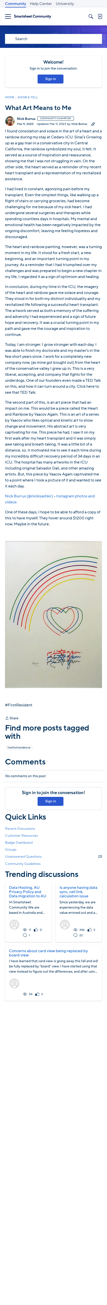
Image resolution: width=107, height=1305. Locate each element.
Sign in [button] (50, 79)
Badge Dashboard (19, 842)
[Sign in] (99, 16)
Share (11, 718)
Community (15, 3)
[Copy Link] (93, 124)
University (65, 3)
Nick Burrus (26, 119)
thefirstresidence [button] (19, 747)
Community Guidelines (23, 863)
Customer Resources (21, 835)
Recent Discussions (20, 828)
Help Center (41, 3)
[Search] (90, 16)
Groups (10, 849)
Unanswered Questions (53, 856)
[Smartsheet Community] (32, 16)
